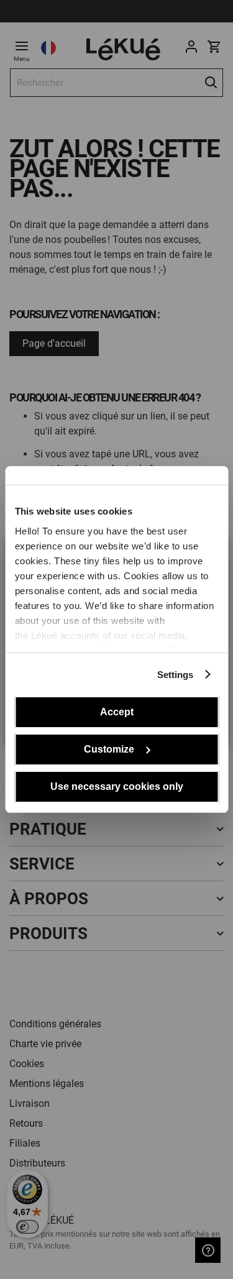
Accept (117, 712)
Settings (175, 674)
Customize (109, 749)
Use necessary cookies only (116, 786)
